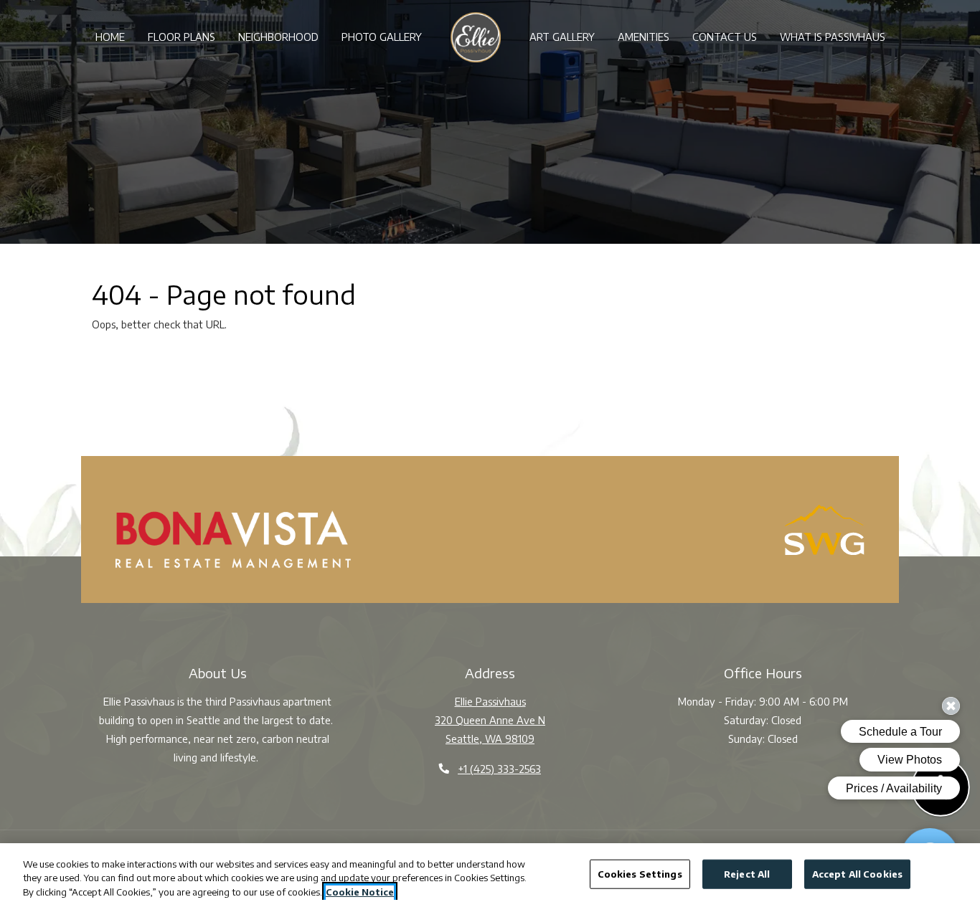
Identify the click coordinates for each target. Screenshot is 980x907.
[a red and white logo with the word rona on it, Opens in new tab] (233, 540)
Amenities (643, 36)
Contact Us (724, 36)
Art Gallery (562, 36)
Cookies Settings (640, 873)
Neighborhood (278, 36)
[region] (490, 875)
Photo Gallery (381, 36)
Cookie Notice (360, 892)
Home (110, 36)
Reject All (747, 873)
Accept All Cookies (857, 873)
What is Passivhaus (832, 36)
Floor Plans (181, 36)
